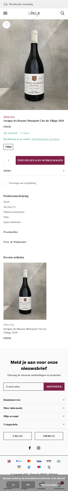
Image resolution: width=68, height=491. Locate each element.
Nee (28, 485)
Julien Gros (9, 116)
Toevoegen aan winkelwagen (40, 160)
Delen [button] (7, 170)
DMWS (43, 474)
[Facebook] (30, 448)
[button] (5, 13)
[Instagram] (38, 448)
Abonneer (54, 386)
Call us (17, 436)
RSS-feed (53, 474)
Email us (48, 436)
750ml (8, 147)
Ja (13, 485)
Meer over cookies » (50, 485)
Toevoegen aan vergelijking (22, 183)
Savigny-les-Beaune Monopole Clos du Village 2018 (24, 331)
